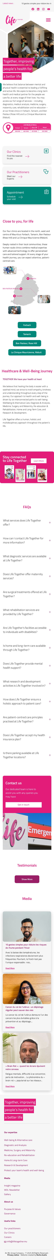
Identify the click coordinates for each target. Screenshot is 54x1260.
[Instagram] (43, 9)
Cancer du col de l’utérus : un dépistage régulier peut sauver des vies (24, 1008)
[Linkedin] (38, 9)
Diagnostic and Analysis (15, 1145)
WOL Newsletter (12, 1190)
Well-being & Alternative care (18, 1140)
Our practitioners (12, 1228)
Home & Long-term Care (15, 1160)
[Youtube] (48, 9)
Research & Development (16, 1165)
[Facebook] (32, 9)
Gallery (7, 1194)
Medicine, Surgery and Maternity (19, 1150)
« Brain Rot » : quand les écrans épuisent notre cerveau (25, 1067)
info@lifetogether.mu (17, 1241)
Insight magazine (12, 1186)
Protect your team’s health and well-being (24, 1170)
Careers (7, 1237)
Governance (9, 1213)
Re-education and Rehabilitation (19, 1155)
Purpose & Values (12, 1209)
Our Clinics (9, 1233)
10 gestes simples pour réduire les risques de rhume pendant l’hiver (26, 946)
